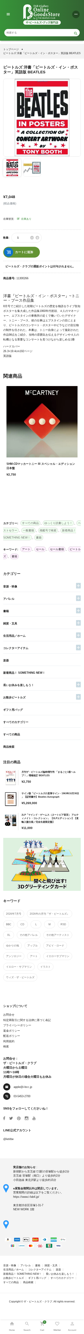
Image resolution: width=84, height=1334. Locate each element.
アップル (32, 945)
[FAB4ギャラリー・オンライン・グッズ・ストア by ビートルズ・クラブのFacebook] (4, 1118)
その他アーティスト (57, 934)
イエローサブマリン (57, 956)
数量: (6, 237)
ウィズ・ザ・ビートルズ (20, 977)
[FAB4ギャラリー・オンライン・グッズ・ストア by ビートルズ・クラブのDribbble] (19, 1118)
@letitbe (8, 1139)
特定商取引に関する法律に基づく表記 (27, 1020)
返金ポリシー (11, 1030)
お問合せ (8, 1014)
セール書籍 (57, 549)
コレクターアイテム (15, 648)
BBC (8, 924)
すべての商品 (11, 734)
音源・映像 (10, 586)
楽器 (6, 660)
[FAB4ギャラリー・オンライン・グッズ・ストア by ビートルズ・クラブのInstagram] (26, 1118)
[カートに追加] (10, 490)
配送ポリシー (11, 1035)
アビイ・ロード (55, 945)
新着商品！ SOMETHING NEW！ (24, 672)
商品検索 (8, 746)
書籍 (6, 611)
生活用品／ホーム (14, 635)
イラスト (45, 966)
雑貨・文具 (10, 623)
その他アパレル (29, 934)
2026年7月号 (13, 913)
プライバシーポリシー (17, 1025)
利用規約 (8, 1041)
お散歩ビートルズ (14, 697)
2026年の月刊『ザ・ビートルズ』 (49, 913)
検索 (6, 1046)
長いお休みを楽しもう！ (18, 685)
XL (8, 934)
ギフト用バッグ (13, 709)
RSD (63, 924)
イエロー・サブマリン (19, 966)
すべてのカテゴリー (15, 722)
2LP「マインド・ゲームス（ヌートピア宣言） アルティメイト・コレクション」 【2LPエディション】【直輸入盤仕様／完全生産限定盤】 (50, 818)
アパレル (8, 598)
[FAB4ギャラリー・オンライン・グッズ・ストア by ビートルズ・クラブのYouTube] (34, 1118)
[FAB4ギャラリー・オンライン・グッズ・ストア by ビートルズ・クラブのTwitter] (11, 1118)
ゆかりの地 (12, 945)
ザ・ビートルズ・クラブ (38, 1301)
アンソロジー (14, 956)
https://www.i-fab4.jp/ (26, 1196)
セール (40, 549)
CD (22, 924)
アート (34, 956)
